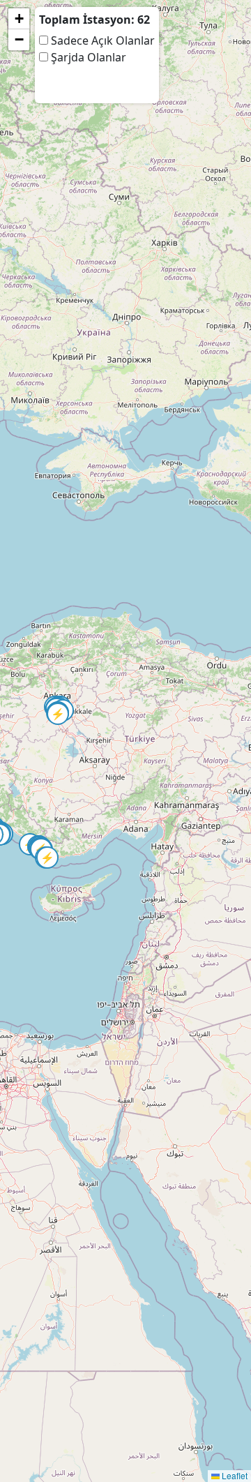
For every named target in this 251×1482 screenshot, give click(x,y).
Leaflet (234, 1475)
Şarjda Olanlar (87, 57)
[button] (23, 837)
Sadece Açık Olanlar (101, 40)
